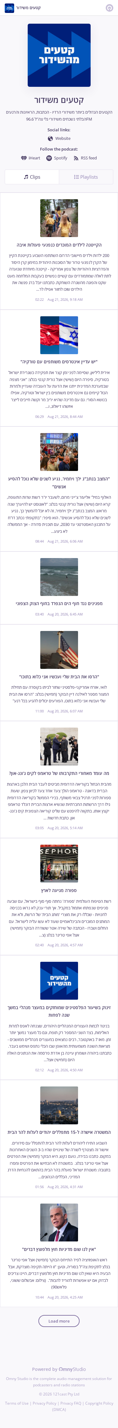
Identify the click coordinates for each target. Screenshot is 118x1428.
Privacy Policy (44, 1403)
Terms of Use (17, 1403)
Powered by (45, 1369)
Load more (59, 1321)
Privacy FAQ (70, 1403)
